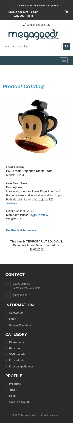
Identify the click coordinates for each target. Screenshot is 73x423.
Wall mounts (17, 354)
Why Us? (19, 15)
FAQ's (12, 319)
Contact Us (16, 313)
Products (15, 383)
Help (30, 15)
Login (34, 12)
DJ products (16, 360)
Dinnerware (16, 342)
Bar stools (15, 348)
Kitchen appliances (21, 366)
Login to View (38, 215)
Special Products (20, 325)
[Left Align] (66, 46)
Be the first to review (21, 230)
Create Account (18, 12)
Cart (15, 389)
